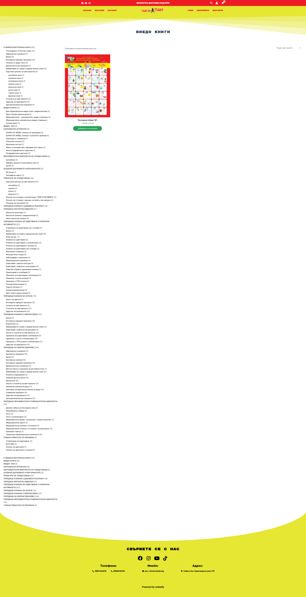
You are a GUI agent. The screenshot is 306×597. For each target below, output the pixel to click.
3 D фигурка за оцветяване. (18, 441)
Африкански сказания (15, 54)
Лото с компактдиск (15, 417)
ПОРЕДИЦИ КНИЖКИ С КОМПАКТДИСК (21, 314)
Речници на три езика (15, 203)
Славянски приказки (15, 392)
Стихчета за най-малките (17, 99)
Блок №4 (10, 444)
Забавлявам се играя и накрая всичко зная (24, 234)
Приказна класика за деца (17, 386)
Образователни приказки (17, 260)
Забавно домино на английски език (21, 163)
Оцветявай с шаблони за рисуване (21, 266)
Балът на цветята (13, 299)
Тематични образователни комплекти (22, 434)
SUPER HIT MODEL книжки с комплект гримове (26, 136)
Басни (8, 57)
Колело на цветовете (15, 447)
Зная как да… (11, 237)
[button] (153, 3)
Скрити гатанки (12, 287)
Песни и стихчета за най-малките (20, 333)
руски (8, 166)
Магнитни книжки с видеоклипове (21, 215)
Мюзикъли (10, 381)
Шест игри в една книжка (17, 293)
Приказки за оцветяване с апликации (22, 275)
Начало (87, 10)
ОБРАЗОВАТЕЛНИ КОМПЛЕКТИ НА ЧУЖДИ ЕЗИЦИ (25, 156)
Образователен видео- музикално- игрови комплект (29, 420)
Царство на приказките (16, 102)
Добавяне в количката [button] (87, 128)
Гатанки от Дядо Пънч (15, 63)
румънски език (14, 87)
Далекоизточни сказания (17, 66)
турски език (13, 93)
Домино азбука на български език (21, 408)
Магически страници (15, 251)
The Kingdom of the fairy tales (18, 51)
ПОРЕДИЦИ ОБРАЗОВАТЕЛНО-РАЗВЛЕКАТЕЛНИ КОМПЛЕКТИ (30, 401)
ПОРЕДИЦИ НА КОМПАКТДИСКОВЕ (19, 347)
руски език (13, 90)
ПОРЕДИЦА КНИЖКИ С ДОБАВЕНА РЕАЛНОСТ (24, 206)
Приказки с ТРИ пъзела (16, 281)
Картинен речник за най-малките (20, 72)
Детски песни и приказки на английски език (25, 369)
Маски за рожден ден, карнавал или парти (24, 147)
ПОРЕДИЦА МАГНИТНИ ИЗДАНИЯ (18, 209)
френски (12, 194)
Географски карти (13, 175)
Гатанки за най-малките (16, 305)
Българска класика (14, 360)
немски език (13, 84)
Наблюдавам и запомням (16, 257)
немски (11, 188)
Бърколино (11, 324)
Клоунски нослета (14, 141)
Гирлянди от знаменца (15, 139)
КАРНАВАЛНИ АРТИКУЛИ (15, 129)
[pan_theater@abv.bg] (89, 3)
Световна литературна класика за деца (23, 389)
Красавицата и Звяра (15, 411)
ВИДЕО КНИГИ (10, 108)
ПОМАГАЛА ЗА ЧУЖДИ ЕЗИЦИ (17, 178)
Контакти (218, 10)
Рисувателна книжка (15, 284)
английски (10, 160)
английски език (15, 75)
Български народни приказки (19, 60)
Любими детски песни (15, 378)
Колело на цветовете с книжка (19, 450)
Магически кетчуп (13, 144)
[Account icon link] (216, 3)
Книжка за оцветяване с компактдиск (22, 243)
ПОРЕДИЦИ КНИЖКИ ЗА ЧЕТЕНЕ (18, 296)
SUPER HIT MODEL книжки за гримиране (23, 133)
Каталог (112, 10)
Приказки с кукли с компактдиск (20, 339)
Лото (8, 414)
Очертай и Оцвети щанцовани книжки (22, 269)
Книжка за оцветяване (15, 240)
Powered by (148, 587)
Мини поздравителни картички (19, 150)
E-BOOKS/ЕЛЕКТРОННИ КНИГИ (17, 47)
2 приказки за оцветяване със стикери (22, 228)
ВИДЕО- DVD (9, 126)
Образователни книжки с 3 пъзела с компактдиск (27, 429)
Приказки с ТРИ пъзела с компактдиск (23, 342)
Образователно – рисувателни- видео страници (27, 117)
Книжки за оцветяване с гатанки (20, 246)
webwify (159, 587)
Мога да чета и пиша (15, 254)
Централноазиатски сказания (19, 105)
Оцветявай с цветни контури (18, 263)
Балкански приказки (15, 354)
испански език (14, 78)
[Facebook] (82, 3)
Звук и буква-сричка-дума (17, 114)
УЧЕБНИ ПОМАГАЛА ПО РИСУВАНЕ (19, 437)
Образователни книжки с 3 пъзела (21, 426)
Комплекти (203, 10)
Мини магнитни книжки (16, 218)
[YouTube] (86, 3)
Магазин (99, 10)
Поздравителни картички (17, 153)
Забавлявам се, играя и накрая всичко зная (24, 69)
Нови (190, 10)
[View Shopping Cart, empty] (222, 3)
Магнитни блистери (14, 213)
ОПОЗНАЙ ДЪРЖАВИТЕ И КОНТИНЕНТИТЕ (22, 169)
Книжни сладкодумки (15, 375)
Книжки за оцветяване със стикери (21, 249)
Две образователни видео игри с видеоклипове (26, 111)
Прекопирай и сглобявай (16, 272)
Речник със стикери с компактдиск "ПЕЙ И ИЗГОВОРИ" (30, 197)
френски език (14, 96)
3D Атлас (10, 172)
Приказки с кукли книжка (17, 278)
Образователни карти (15, 423)
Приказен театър (13, 431)
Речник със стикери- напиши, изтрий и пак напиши (28, 200)
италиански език (15, 81)
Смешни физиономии (15, 290)
